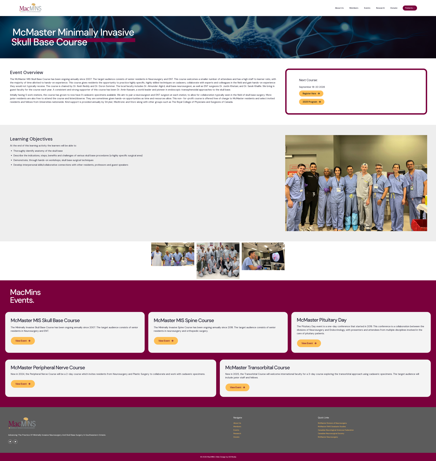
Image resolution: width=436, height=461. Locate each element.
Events (236, 430)
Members (237, 426)
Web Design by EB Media (226, 457)
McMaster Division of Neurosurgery (332, 423)
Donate (236, 437)
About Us (237, 423)
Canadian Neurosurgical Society (331, 433)
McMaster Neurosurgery (328, 437)
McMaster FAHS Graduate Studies (332, 426)
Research (237, 433)
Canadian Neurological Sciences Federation (336, 430)
